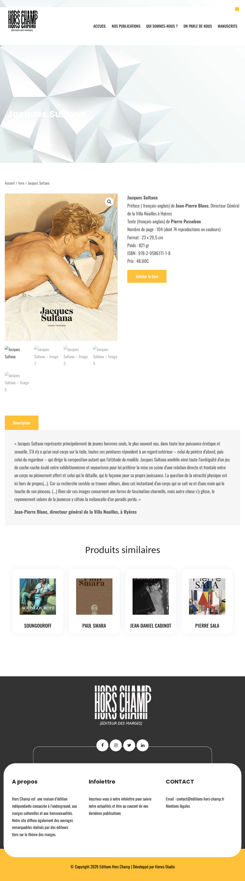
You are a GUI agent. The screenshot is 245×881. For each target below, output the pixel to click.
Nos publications (126, 26)
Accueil (99, 26)
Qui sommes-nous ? (162, 26)
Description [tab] (21, 423)
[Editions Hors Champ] (23, 21)
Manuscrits (227, 26)
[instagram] (116, 745)
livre (21, 183)
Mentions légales (178, 806)
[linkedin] (143, 745)
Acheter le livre (147, 276)
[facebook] (102, 745)
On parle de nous (198, 26)
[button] (109, 202)
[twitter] (129, 745)
